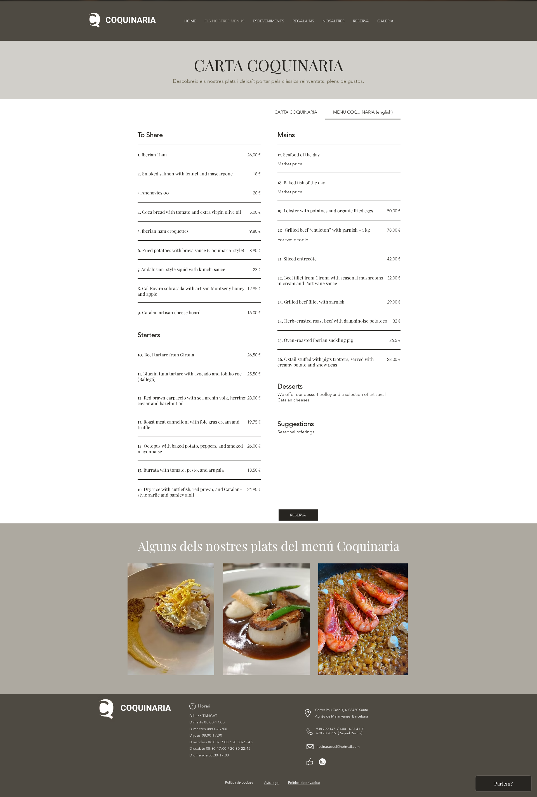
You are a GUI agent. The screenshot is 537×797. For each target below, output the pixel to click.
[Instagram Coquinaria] (322, 761)
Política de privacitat (304, 782)
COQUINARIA (130, 20)
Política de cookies (239, 782)
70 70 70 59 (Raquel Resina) (340, 733)
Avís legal (271, 782)
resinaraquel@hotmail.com (338, 746)
